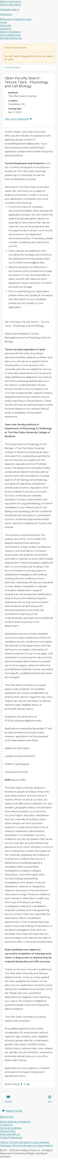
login (25, 56)
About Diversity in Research (15, 1121)
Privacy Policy (7, 1131)
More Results (13, 67)
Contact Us (6, 1124)
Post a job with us (10, 1134)
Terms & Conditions (11, 1128)
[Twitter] (25, 1084)
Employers (6, 14)
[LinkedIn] (28, 1084)
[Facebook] (21, 1084)
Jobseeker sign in (9, 9)
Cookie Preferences (11, 1137)
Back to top (6, 1116)
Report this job (14, 1111)
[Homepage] (16, 19)
